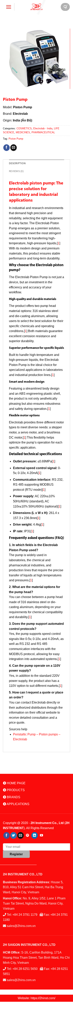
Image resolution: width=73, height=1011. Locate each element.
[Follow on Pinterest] (27, 835)
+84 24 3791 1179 (24, 914)
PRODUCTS (15, 790)
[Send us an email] (20, 835)
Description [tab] (17, 163)
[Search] (65, 7)
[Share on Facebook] (6, 147)
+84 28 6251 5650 (25, 968)
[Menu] (8, 7)
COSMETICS (24, 128)
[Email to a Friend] (13, 147)
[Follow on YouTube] (41, 835)
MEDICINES (23, 132)
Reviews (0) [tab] (16, 171)
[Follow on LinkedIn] (34, 835)
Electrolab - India (42, 128)
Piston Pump (16, 138)
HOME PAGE (16, 783)
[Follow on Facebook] (6, 835)
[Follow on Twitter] (13, 835)
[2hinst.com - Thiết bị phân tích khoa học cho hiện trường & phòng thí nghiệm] (36, 6)
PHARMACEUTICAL (43, 132)
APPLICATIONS (17, 804)
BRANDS (13, 797)
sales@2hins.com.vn (21, 926)
